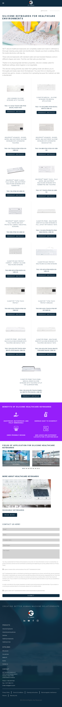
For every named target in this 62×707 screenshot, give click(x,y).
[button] (3, 3)
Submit (31, 595)
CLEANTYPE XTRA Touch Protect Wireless (46, 302)
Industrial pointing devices (9, 632)
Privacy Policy (6, 692)
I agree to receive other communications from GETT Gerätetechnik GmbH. (22, 569)
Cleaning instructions (32, 692)
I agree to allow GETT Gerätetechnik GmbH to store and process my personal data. (24, 590)
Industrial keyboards (7, 628)
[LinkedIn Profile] (24, 621)
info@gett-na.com (10, 685)
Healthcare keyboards (7, 638)
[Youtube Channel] (29, 621)
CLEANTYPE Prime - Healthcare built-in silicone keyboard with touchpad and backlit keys (15, 341)
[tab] (24, 468)
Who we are (5, 651)
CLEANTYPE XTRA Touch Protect (15, 302)
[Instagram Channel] (38, 621)
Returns (4, 695)
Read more (10, 515)
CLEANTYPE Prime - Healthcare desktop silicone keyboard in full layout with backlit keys (46, 222)
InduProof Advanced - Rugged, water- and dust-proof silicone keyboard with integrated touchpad (15, 140)
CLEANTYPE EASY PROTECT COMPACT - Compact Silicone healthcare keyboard (15, 262)
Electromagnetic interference (49, 692)
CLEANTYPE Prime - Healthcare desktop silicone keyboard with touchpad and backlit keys (46, 341)
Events (4, 660)
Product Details (15, 111)
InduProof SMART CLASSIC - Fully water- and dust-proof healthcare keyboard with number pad (15, 182)
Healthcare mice (6, 642)
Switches (4, 635)
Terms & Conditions (18, 692)
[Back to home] (31, 3)
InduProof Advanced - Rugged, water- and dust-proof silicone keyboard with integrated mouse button (46, 140)
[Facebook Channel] (33, 621)
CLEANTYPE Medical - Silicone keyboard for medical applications (46, 99)
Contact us (5, 664)
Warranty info (13, 695)
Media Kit (4, 657)
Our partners (5, 654)
